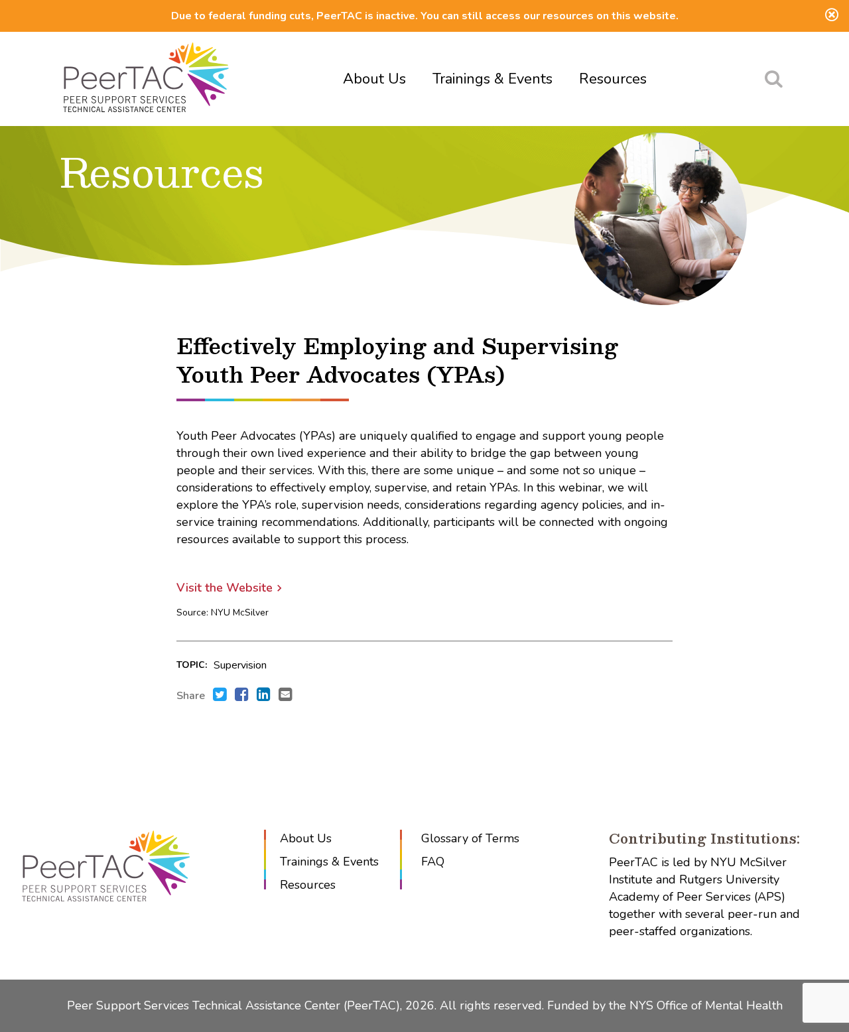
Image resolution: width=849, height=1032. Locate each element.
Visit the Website (224, 588)
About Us (374, 79)
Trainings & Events (492, 79)
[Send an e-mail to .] (286, 695)
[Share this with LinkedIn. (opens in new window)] (264, 695)
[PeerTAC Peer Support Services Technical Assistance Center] (145, 79)
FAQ (432, 862)
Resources (613, 79)
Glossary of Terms (470, 838)
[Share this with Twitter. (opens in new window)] (220, 695)
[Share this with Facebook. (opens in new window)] (242, 695)
